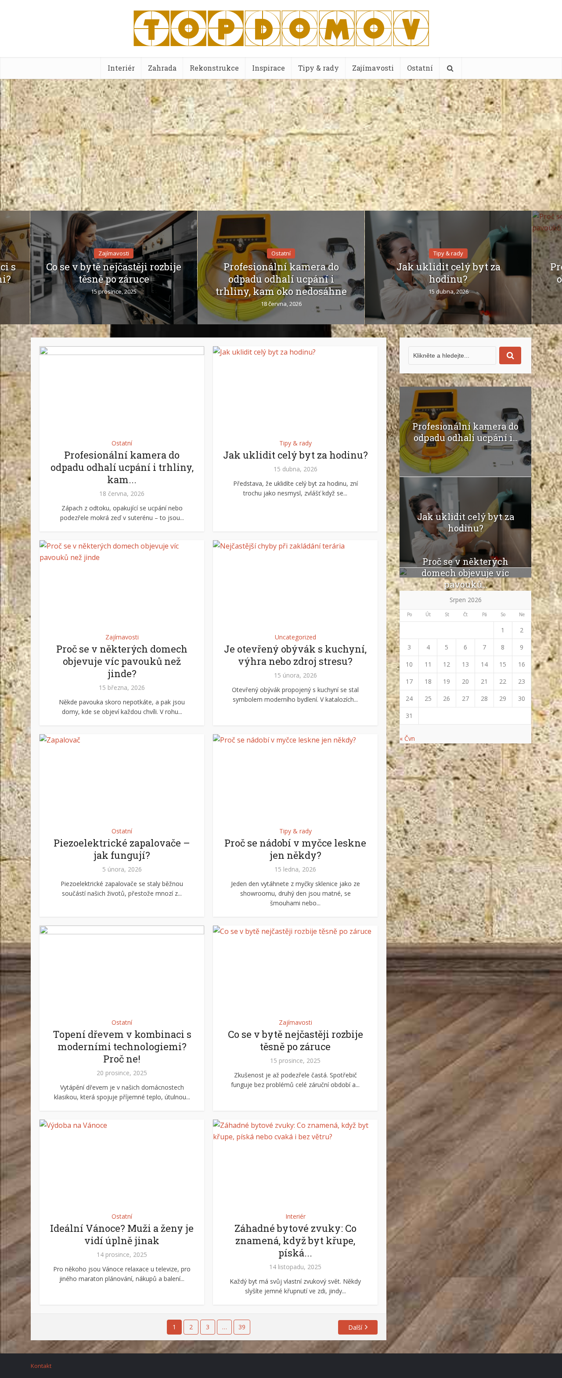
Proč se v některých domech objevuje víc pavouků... (465, 573)
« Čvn (407, 738)
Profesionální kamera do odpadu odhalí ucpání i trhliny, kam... (122, 467)
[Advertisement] (281, 144)
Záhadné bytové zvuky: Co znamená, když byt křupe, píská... (295, 1240)
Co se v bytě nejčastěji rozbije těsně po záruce (113, 273)
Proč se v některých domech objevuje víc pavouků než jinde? (121, 661)
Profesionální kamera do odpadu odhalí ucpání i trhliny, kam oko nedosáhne (281, 279)
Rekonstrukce (214, 67)
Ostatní (420, 67)
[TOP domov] (281, 26)
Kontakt (41, 1366)
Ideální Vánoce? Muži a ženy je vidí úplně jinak (122, 1234)
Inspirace (268, 67)
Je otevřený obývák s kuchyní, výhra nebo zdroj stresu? (295, 654)
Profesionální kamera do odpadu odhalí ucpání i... (465, 431)
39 (241, 1327)
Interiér (121, 67)
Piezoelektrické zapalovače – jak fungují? (122, 848)
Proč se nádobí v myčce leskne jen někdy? (295, 848)
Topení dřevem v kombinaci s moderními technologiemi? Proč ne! (122, 1046)
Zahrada (162, 67)
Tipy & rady (318, 67)
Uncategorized (295, 637)
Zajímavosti (373, 67)
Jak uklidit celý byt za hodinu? (448, 273)
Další (355, 1327)
